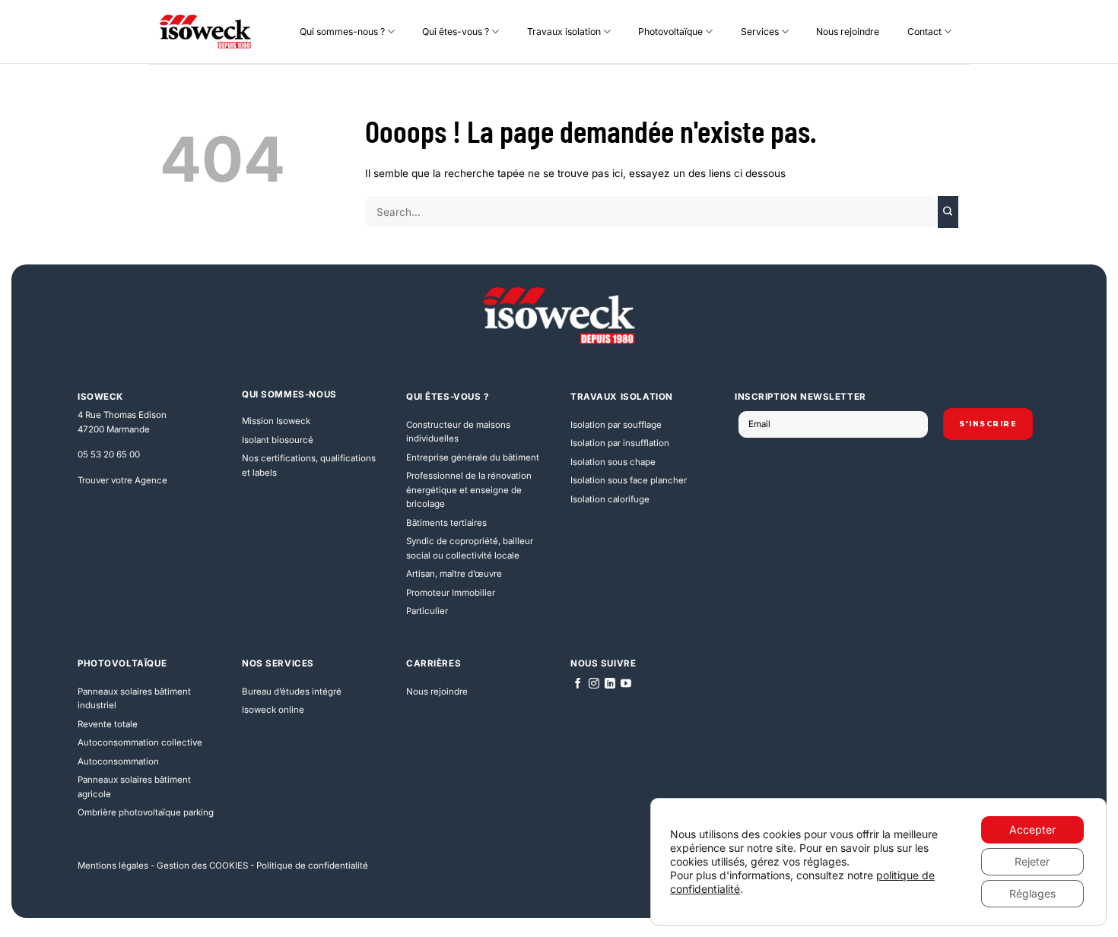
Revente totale (108, 724)
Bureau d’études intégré (291, 691)
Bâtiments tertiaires (446, 523)
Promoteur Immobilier (450, 592)
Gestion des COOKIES (202, 865)
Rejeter (1032, 861)
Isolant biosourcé (277, 440)
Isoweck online (273, 709)
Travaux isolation (564, 31)
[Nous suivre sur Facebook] (578, 684)
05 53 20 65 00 (109, 454)
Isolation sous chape (613, 462)
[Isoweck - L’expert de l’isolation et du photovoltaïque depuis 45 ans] (205, 31)
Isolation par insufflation (619, 443)
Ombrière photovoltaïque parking (146, 812)
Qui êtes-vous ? (455, 31)
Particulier (427, 611)
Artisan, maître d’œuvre (454, 573)
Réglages (1032, 893)
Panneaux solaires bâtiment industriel (134, 698)
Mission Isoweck (276, 421)
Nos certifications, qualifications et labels (309, 465)
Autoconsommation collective (140, 742)
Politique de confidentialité (312, 865)
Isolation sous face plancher (628, 480)
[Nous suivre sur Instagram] (594, 684)
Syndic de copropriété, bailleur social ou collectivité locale (469, 548)
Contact (924, 31)
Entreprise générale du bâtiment (472, 457)
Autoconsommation (118, 761)
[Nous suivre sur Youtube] (626, 684)
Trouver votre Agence (122, 480)
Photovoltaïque (670, 31)
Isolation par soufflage (616, 424)
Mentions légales (113, 865)
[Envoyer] (948, 212)
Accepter (1032, 829)
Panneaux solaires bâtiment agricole (134, 786)
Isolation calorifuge (610, 499)
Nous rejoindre (847, 31)
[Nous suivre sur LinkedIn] (610, 684)
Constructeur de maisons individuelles (458, 432)
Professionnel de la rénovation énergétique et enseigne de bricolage (469, 489)
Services (760, 31)
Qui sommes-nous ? (342, 31)
